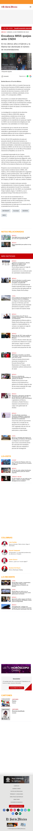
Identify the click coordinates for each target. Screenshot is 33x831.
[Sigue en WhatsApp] (27, 76)
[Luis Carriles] (4, 544)
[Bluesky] (25, 810)
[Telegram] (22, 810)
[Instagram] (14, 810)
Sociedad (16, 210)
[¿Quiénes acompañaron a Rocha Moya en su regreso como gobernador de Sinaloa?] (6, 268)
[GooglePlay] (20, 813)
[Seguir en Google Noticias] (30, 76)
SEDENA (25, 210)
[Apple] (16, 813)
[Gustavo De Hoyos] (4, 569)
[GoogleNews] (13, 813)
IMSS (4, 215)
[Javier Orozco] (4, 560)
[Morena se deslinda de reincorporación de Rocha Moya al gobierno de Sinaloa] (6, 382)
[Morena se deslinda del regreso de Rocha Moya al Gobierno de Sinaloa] (6, 443)
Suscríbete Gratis (16, 688)
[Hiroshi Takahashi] (4, 552)
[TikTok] (18, 810)
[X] (7, 810)
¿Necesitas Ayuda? (16, 806)
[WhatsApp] (29, 810)
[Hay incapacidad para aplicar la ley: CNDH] (6, 244)
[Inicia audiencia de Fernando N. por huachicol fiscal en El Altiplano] (6, 303)
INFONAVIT (6, 210)
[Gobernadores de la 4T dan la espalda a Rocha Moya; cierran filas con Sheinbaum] (6, 322)
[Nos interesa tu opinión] (16, 779)
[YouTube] (11, 810)
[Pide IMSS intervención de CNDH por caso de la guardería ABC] (6, 237)
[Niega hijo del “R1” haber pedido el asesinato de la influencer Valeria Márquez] (6, 341)
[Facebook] (4, 810)
